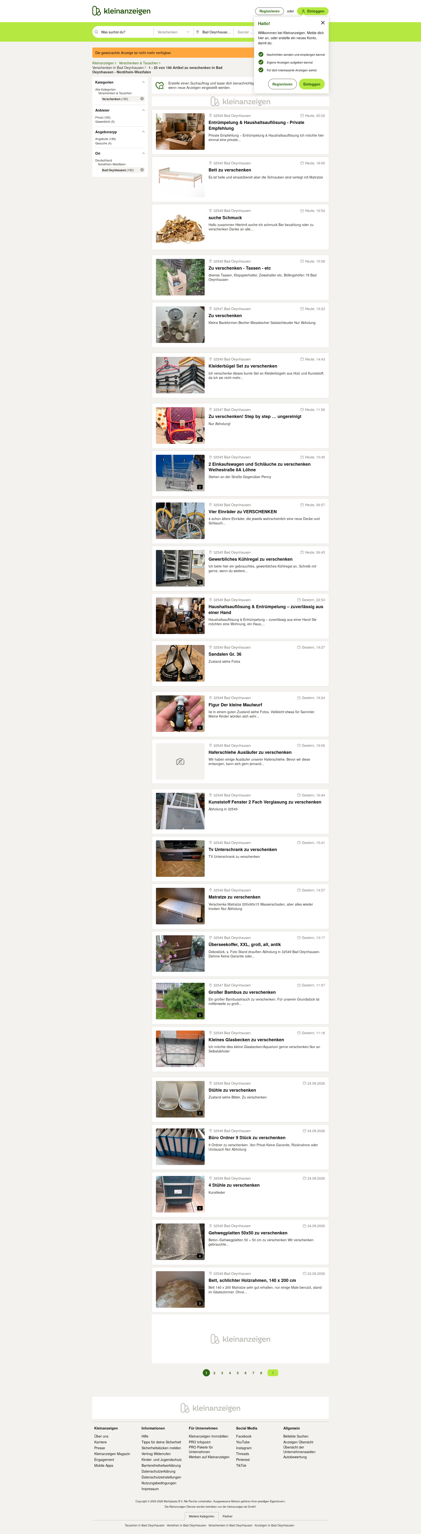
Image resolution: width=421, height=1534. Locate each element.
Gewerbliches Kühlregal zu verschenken (251, 559)
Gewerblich (102, 121)
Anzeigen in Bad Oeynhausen (274, 1525)
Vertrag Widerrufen (156, 1453)
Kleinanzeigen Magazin (112, 1453)
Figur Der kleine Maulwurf (235, 705)
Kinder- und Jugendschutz (162, 1459)
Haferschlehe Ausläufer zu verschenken (250, 752)
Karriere (100, 1441)
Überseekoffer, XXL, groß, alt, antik (245, 944)
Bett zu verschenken (230, 170)
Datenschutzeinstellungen (161, 1477)
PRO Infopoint (199, 1441)
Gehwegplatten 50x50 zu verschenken (248, 1233)
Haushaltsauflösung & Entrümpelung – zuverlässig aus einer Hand (266, 609)
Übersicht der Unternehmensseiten (299, 1449)
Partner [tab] (227, 1516)
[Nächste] (273, 1372)
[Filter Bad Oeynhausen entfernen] (142, 170)
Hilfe (145, 1436)
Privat (99, 117)
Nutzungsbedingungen (159, 1482)
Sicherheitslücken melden (161, 1447)
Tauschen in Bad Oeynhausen (145, 1525)
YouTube (243, 1441)
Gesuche (101, 143)
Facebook (243, 1436)
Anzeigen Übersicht (298, 1441)
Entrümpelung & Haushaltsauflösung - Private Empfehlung (256, 125)
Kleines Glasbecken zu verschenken (246, 1039)
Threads (242, 1453)
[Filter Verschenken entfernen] (142, 99)
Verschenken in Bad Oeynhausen (230, 1525)
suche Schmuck (225, 217)
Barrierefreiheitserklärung (161, 1465)
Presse (99, 1447)
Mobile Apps (103, 1465)
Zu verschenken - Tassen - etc (240, 268)
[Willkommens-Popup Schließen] (323, 23)
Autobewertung (295, 1456)
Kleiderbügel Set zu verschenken (243, 366)
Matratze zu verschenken (234, 897)
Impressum (150, 1488)
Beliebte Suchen (295, 1436)
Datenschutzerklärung (158, 1471)
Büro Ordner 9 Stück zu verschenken (247, 1137)
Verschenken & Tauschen (115, 93)
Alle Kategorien (105, 89)
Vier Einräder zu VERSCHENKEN (243, 511)
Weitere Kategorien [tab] (201, 1516)
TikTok (241, 1465)
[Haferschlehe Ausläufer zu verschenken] (180, 761)
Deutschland (103, 160)
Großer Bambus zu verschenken (242, 992)
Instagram (244, 1447)
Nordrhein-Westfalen (112, 164)
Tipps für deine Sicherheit (161, 1441)
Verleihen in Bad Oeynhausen (186, 1525)
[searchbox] (126, 32)
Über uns (101, 1436)
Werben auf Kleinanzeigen (209, 1456)
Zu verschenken (225, 315)
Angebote (101, 139)
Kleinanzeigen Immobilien (208, 1436)
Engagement (104, 1459)
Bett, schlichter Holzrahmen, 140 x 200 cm (252, 1280)
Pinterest (243, 1459)
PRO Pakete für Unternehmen (201, 1449)
